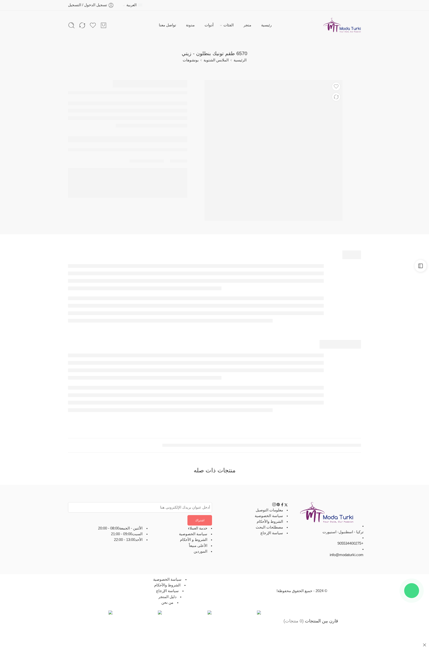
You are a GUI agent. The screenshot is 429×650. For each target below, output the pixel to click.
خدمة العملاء (197, 528)
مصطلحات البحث (269, 527)
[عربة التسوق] (103, 25)
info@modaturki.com (346, 555)
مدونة (190, 25)
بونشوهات (191, 60)
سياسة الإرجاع (271, 533)
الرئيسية (240, 60)
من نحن (167, 603)
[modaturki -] (342, 25)
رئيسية (266, 25)
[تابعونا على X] (286, 505)
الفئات (228, 25)
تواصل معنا (167, 25)
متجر (247, 25)
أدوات (209, 25)
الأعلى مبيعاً (198, 546)
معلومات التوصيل (269, 510)
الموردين (200, 551)
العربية (131, 5)
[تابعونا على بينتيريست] (278, 505)
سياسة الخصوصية (269, 516)
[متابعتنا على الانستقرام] (274, 505)
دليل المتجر (167, 597)
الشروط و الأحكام (193, 540)
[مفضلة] (336, 86)
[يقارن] (336, 97)
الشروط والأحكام (270, 522)
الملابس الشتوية (216, 60)
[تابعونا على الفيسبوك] (282, 505)
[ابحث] (71, 25)
